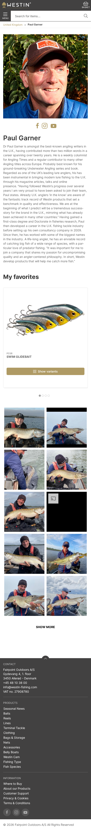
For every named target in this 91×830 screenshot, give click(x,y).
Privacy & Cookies (15, 798)
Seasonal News (14, 708)
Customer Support (16, 793)
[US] (16, 5)
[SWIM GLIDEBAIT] (45, 320)
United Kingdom (13, 24)
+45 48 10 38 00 (15, 682)
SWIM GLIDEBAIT (19, 356)
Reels (7, 718)
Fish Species (12, 766)
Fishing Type (12, 762)
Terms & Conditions (16, 803)
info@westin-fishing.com (20, 687)
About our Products (16, 788)
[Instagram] (16, 812)
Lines (7, 723)
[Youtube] (25, 812)
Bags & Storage (14, 737)
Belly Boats (11, 752)
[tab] (40, 396)
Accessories (11, 747)
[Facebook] (7, 812)
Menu (5, 18)
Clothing (9, 733)
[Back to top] (45, 659)
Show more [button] (45, 627)
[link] (24, 428)
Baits (6, 713)
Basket (86, 7)
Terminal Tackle (14, 728)
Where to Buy (12, 783)
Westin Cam (11, 757)
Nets (6, 742)
